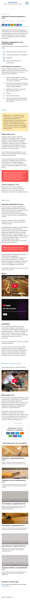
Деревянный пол (21, 20)
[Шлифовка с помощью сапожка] (15, 361)
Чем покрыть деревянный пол (13, 525)
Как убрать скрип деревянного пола (13, 459)
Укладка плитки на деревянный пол (13, 481)
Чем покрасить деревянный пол (14, 504)
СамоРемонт (12, 2)
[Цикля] (15, 108)
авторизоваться (6, 586)
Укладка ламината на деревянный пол (14, 568)
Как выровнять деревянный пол (14, 546)
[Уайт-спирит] (15, 198)
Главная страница (6, 14)
